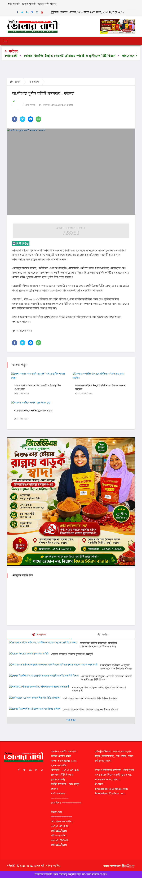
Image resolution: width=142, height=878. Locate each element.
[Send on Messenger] (30, 119)
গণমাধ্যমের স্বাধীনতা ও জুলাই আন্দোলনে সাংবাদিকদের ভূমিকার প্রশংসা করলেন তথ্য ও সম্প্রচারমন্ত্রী (116, 670)
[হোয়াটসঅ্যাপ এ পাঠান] (38, 119)
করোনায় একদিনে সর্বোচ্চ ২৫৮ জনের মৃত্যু (33, 410)
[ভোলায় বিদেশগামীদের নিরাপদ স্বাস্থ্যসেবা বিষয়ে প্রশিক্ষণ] (36, 709)
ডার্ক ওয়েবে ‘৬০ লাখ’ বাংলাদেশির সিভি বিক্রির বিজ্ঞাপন (90, 698)
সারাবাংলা (34, 82)
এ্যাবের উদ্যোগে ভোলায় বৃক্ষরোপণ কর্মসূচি (72, 654)
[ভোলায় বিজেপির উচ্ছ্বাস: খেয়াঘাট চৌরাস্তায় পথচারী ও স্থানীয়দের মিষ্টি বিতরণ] (45, 676)
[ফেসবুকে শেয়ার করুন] (14, 119)
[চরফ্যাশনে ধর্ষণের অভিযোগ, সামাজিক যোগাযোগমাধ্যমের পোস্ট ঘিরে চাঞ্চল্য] (44, 643)
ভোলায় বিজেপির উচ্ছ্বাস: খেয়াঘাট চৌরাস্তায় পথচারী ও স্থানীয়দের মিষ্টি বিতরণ (106, 678)
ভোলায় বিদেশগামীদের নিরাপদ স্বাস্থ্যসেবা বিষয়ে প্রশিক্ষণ (90, 709)
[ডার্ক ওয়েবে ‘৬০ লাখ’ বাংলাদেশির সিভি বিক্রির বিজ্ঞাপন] (36, 698)
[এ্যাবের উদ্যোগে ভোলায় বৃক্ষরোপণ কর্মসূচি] (30, 654)
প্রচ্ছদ (17, 82)
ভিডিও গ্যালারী (28, 4)
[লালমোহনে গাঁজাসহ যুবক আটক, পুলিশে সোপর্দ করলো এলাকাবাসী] (40, 687)
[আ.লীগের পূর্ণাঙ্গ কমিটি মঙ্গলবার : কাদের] (71, 172)
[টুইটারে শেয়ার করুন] (22, 119)
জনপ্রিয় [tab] (105, 634)
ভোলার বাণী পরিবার (47, 4)
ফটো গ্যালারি (14, 4)
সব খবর (71, 720)
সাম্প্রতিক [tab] (41, 634)
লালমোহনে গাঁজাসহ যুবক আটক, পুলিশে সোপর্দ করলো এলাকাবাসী (99, 689)
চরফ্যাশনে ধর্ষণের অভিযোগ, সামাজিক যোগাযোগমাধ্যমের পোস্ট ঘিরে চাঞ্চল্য (98, 644)
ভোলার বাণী (39, 866)
